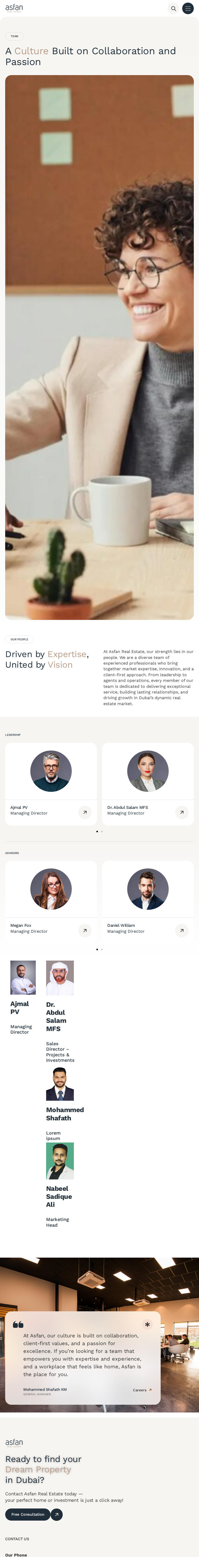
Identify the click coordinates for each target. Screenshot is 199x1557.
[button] (187, 8)
